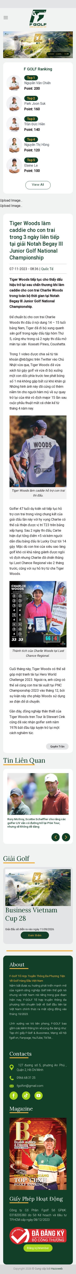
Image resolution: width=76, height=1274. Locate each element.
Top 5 (31, 160)
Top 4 (31, 139)
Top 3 (31, 119)
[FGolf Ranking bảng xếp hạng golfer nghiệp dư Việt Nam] (38, 18)
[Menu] (5, 17)
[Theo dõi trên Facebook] (14, 1095)
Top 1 (31, 77)
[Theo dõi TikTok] (26, 1095)
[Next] (66, 837)
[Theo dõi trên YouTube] (38, 1095)
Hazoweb (57, 1268)
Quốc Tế (47, 269)
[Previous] (56, 837)
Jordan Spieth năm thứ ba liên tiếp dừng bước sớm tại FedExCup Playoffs (37, 821)
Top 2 (31, 98)
